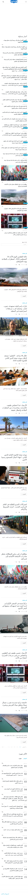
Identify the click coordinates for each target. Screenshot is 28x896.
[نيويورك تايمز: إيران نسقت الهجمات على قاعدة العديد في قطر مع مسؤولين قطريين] (14, 113)
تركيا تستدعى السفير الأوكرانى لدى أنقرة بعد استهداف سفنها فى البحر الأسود (14, 605)
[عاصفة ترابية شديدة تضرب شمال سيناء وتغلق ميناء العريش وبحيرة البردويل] (14, 723)
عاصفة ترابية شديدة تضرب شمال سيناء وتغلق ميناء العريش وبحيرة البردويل (14, 705)
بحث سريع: (24, 242)
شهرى (20, 758)
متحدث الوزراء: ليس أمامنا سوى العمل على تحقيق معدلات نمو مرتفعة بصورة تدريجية (14, 148)
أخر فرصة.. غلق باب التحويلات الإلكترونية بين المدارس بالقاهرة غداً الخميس (15, 869)
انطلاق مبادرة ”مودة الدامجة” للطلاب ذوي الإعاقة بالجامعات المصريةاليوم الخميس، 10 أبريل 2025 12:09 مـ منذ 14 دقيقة (14, 135)
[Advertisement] (14, 18)
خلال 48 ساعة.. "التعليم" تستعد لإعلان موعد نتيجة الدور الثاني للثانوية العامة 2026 (15, 358)
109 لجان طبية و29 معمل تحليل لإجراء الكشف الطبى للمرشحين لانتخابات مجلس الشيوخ (15, 107)
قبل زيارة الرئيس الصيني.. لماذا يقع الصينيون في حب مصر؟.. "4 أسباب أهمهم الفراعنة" (14, 774)
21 (2, 747)
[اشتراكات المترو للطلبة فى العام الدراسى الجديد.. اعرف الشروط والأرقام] (14, 524)
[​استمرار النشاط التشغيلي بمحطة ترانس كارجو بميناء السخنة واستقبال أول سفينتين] (14, 54)
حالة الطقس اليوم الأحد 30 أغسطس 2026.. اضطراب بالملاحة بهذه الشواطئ (15, 209)
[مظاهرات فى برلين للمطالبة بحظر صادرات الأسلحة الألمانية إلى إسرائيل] (14, 173)
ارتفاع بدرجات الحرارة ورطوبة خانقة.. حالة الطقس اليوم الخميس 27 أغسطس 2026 (15, 861)
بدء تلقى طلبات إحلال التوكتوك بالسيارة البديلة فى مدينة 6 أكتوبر (15, 782)
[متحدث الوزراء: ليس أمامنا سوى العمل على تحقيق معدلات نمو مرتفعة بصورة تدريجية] (14, 142)
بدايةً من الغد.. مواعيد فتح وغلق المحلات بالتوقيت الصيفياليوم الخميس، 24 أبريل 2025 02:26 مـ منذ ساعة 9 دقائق (14, 93)
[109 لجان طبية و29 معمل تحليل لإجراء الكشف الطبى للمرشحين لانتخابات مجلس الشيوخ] (14, 101)
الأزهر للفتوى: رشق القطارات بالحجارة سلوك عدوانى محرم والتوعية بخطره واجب (15, 846)
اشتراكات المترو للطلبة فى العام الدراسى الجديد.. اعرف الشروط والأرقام (15, 506)
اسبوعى (25, 758)
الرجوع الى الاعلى (5, 894)
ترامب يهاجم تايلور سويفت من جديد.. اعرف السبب (15, 830)
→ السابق (25, 747)
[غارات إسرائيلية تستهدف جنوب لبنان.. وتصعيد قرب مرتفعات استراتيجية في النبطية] (14, 326)
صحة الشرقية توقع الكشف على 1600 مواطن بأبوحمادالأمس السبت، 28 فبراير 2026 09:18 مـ (14, 815)
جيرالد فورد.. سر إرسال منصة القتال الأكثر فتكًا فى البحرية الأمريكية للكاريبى (14, 822)
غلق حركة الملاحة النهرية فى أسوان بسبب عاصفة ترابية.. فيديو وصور (15, 789)
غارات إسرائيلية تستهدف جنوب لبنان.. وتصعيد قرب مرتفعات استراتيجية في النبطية (15, 308)
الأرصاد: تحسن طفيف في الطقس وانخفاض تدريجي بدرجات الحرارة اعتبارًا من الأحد (15, 233)
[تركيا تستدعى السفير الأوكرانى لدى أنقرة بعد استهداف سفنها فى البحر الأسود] (14, 623)
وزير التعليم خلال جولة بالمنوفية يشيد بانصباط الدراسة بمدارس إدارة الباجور (15, 838)
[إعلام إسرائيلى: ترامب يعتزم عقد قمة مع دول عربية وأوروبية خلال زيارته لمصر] (14, 154)
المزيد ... (24, 296)
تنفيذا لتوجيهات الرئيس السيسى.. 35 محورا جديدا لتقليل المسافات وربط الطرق (14, 807)
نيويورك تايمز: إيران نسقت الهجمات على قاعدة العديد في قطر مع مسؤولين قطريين (14, 119)
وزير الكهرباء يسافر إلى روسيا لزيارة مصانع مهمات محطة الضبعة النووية (14, 47)
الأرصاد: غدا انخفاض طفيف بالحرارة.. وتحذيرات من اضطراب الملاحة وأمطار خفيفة (14, 407)
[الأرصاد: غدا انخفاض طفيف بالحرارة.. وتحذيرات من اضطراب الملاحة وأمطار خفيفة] (14, 425)
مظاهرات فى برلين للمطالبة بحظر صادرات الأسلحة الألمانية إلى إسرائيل (15, 185)
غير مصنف (24, 253)
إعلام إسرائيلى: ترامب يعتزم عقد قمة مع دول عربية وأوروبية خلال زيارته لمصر (15, 161)
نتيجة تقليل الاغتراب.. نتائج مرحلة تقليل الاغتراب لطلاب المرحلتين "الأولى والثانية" (14, 877)
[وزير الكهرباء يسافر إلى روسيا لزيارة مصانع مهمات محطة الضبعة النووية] (14, 41)
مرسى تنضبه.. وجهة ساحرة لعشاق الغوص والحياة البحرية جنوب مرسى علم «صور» (15, 854)
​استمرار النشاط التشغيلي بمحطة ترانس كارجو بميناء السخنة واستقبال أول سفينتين (15, 60)
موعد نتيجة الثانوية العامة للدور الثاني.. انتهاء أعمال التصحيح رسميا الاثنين (14, 457)
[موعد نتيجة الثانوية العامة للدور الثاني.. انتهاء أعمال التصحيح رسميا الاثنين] (14, 475)
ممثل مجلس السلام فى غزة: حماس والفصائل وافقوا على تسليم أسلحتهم (15, 766)
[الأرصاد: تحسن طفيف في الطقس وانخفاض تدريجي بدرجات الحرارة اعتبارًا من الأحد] (14, 221)
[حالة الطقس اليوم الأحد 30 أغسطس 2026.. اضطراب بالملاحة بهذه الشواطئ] (14, 197)
